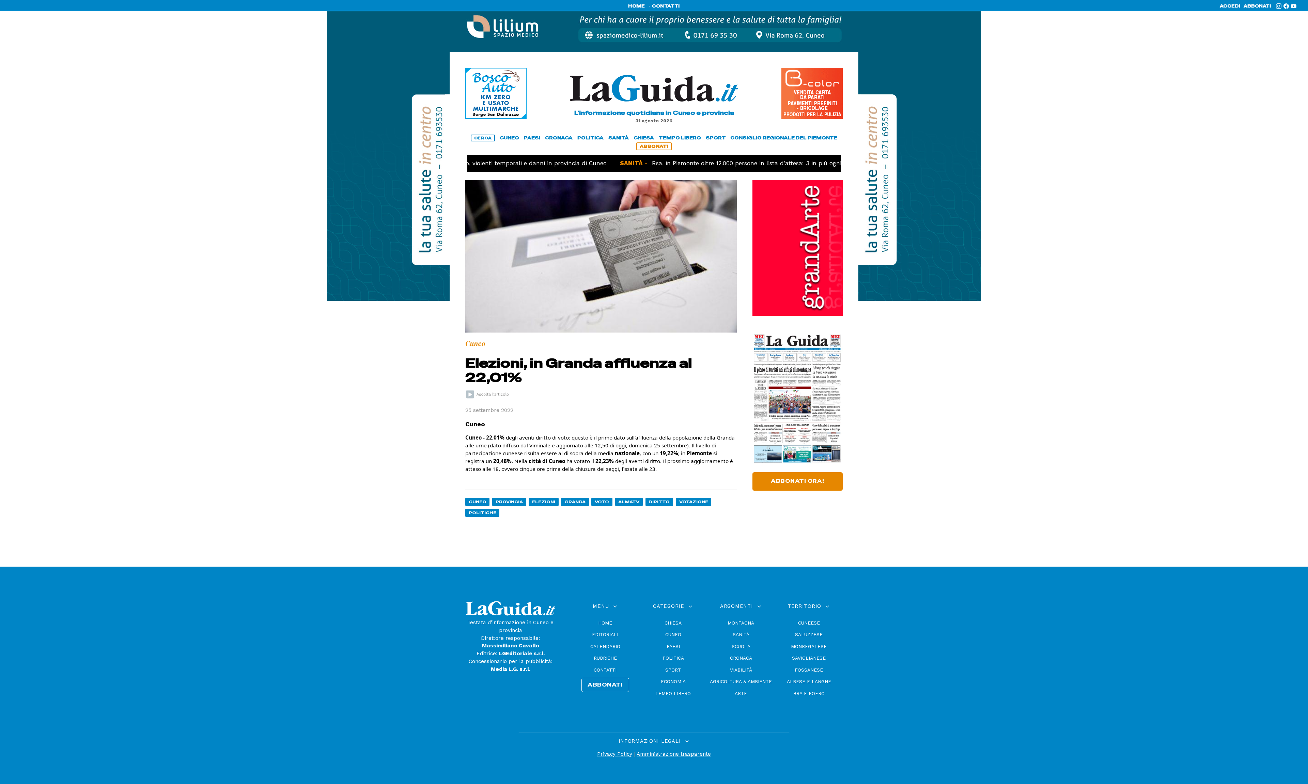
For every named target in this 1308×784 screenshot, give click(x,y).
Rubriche (605, 658)
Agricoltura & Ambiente (741, 681)
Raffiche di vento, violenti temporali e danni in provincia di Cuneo (475, 163)
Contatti (605, 670)
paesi (532, 138)
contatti (666, 6)
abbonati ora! (797, 481)
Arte (741, 693)
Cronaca (741, 658)
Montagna (741, 623)
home (636, 6)
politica (590, 138)
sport (716, 138)
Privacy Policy (614, 754)
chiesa (644, 138)
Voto (602, 501)
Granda (575, 501)
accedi (1230, 6)
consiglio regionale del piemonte (783, 138)
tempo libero (680, 138)
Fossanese (809, 670)
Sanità (741, 634)
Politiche (482, 512)
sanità (618, 138)
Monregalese (809, 646)
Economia (673, 681)
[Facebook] (1286, 6)
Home (605, 623)
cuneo (509, 138)
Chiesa (673, 623)
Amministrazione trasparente (674, 754)
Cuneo (477, 501)
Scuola (741, 646)
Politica (673, 658)
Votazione (693, 501)
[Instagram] (1278, 6)
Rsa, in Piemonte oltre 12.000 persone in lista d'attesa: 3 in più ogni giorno (721, 163)
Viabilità (741, 670)
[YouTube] (1293, 6)
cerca (483, 138)
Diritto (659, 501)
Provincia (509, 501)
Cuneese (809, 623)
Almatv (628, 501)
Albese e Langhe (809, 681)
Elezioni (543, 501)
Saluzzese (809, 634)
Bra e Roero (809, 693)
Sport (673, 670)
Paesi (673, 646)
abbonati (1257, 6)
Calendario (605, 646)
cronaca (559, 138)
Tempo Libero (673, 693)
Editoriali (605, 634)
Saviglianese (809, 658)
